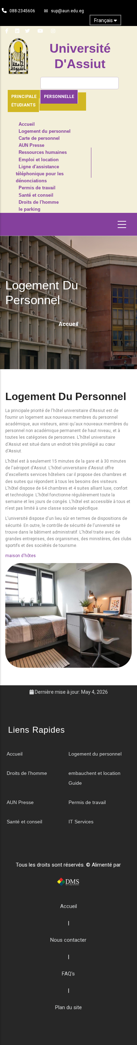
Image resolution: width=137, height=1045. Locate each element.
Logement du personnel (45, 131)
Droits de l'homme (39, 202)
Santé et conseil (36, 195)
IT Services (80, 821)
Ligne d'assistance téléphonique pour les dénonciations (40, 173)
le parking (29, 209)
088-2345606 (22, 10)
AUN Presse (31, 145)
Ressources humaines (43, 152)
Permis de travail (37, 187)
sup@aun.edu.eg (67, 10)
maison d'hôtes (20, 555)
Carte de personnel (39, 138)
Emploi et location (39, 159)
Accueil (27, 124)
